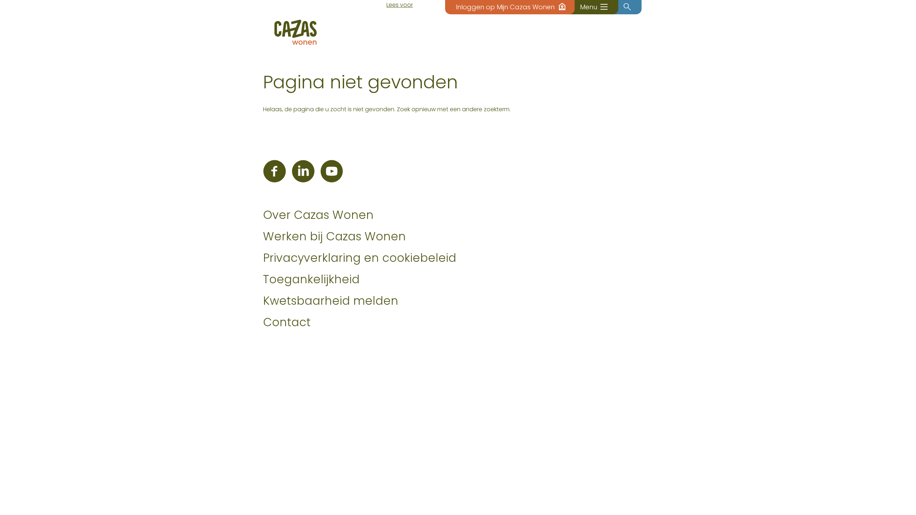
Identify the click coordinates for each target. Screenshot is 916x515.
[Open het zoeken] (627, 7)
